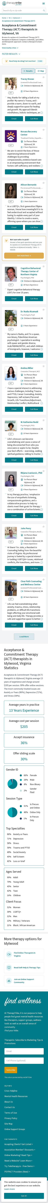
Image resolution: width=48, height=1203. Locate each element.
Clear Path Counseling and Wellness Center (31, 583)
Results (29, 71)
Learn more (9, 1189)
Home (4, 18)
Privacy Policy (10, 1118)
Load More (24, 636)
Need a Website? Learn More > (18, 1160)
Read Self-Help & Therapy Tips (27, 967)
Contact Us (9, 1107)
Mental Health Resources (16, 1096)
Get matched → (24, 255)
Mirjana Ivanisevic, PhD (31, 473)
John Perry (26, 528)
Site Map (8, 1123)
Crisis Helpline (10, 1090)
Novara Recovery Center (29, 133)
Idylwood (16, 18)
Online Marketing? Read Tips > (18, 1155)
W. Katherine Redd (29, 422)
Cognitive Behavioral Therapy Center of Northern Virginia (31, 271)
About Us (8, 1101)
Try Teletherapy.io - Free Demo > (19, 1166)
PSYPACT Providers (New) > (17, 1171)
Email (14, 118)
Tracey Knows (27, 79)
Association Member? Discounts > (19, 1149)
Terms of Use (10, 1112)
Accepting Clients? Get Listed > (18, 1144)
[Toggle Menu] (43, 3)
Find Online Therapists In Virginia (24, 954)
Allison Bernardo (28, 184)
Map (42, 71)
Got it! (24, 1196)
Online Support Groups (14, 1129)
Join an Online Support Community (24, 981)
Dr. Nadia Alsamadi (29, 311)
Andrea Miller (27, 368)
